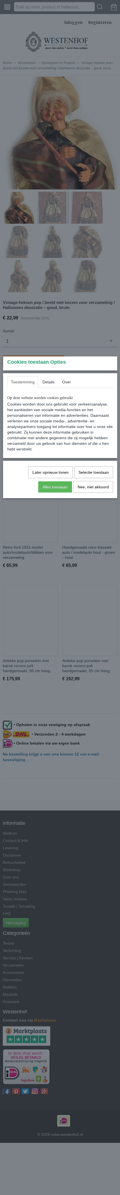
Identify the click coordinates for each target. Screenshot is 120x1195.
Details (48, 382)
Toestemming (23, 382)
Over (66, 382)
